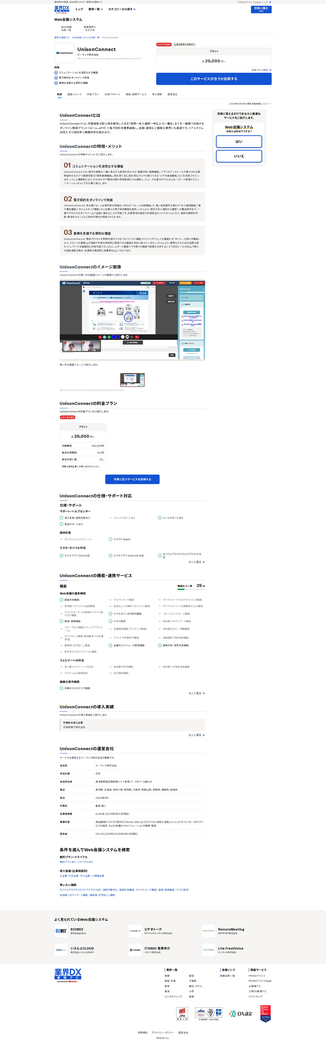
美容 (191, 996)
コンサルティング (173, 996)
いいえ (239, 156)
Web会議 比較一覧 (66, 28)
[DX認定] (241, 1014)
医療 (167, 975)
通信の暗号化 (110, 889)
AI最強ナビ (255, 986)
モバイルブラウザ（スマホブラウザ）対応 (80, 889)
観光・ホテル (195, 986)
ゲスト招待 (182, 889)
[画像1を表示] (132, 380)
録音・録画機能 (166, 889)
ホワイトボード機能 (146, 889)
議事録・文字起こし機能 (102, 895)
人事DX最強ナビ (258, 991)
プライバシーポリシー (163, 1032)
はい (239, 141)
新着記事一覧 (227, 975)
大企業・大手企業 (69, 875)
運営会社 (183, 1032)
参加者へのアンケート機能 (74, 895)
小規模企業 (98, 875)
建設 (191, 975)
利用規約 (143, 1032)
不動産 (192, 980)
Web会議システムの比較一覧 (85, 37)
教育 (167, 986)
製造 (167, 991)
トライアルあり (85, 861)
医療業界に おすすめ (90, 28)
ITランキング (256, 996)
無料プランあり (68, 861)
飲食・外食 (170, 980)
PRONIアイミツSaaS (260, 980)
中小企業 (85, 875)
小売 (191, 991)
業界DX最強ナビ (62, 37)
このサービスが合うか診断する (214, 79)
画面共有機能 (126, 889)
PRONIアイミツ (257, 975)
